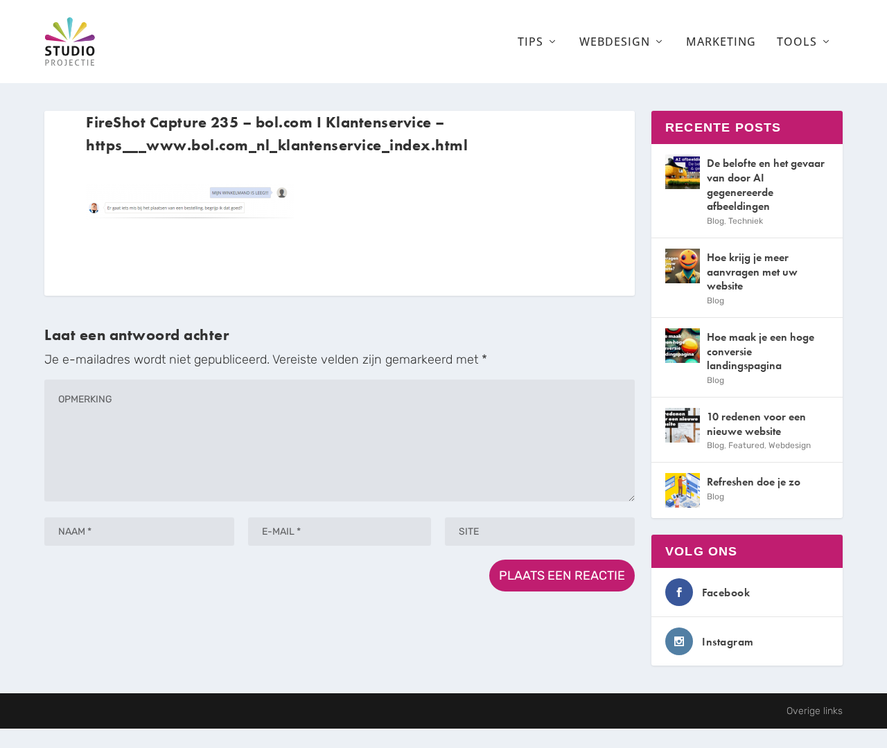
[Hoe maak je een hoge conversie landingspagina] (682, 345)
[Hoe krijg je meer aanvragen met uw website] (682, 266)
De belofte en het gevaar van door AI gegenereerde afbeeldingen (766, 184)
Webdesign (614, 42)
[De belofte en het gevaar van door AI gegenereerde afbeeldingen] (682, 171)
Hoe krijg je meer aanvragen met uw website (752, 272)
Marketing (721, 42)
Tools (797, 42)
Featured (746, 445)
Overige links (815, 711)
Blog (715, 221)
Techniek (745, 221)
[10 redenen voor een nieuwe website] (682, 425)
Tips (530, 42)
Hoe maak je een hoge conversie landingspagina (760, 351)
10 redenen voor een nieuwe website (756, 423)
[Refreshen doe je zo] (682, 490)
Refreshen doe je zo (753, 481)
